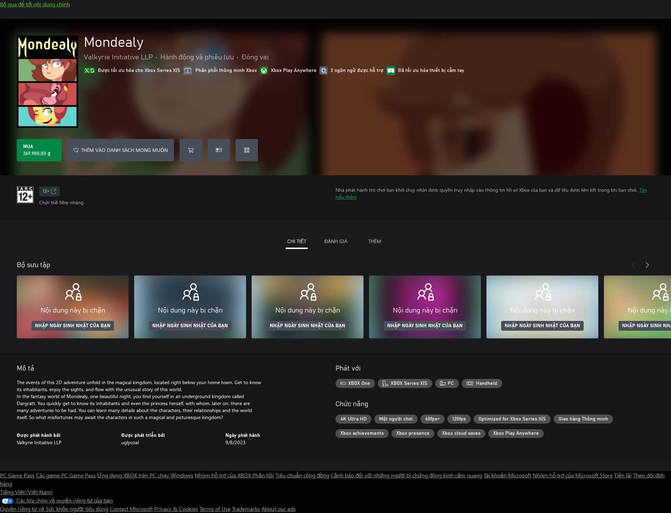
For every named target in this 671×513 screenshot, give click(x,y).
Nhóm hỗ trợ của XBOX (223, 475)
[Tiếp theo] (647, 265)
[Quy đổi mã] (247, 150)
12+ (46, 191)
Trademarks (246, 508)
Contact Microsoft (131, 508)
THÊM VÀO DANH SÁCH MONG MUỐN (124, 150)
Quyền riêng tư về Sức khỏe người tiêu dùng (54, 508)
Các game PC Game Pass (66, 475)
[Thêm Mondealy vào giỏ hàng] (191, 150)
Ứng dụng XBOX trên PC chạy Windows (145, 475)
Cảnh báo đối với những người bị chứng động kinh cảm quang (406, 475)
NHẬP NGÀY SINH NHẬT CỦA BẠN (72, 325)
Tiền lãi (623, 475)
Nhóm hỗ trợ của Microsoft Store (573, 475)
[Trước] (633, 265)
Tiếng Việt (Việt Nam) (26, 492)
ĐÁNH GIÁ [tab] (335, 241)
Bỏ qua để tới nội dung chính (35, 4)
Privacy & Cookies (176, 508)
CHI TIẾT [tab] (296, 241)
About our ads (278, 508)
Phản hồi (263, 475)
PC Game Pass (17, 475)
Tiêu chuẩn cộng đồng (302, 475)
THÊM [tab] (374, 241)
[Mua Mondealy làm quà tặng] (219, 150)
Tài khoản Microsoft (507, 475)
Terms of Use (215, 508)
